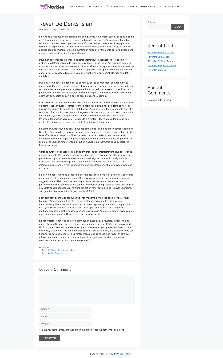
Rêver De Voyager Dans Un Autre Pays (58, 250)
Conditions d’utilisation (170, 6)
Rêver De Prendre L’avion (161, 52)
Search (151, 22)
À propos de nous (115, 6)
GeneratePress (126, 354)
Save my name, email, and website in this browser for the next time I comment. (83, 329)
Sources (45, 247)
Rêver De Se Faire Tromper (162, 61)
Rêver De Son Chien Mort (53, 253)
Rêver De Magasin (157, 70)
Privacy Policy (95, 6)
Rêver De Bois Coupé (158, 57)
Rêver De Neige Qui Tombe (162, 65)
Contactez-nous (76, 6)
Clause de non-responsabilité (141, 6)
